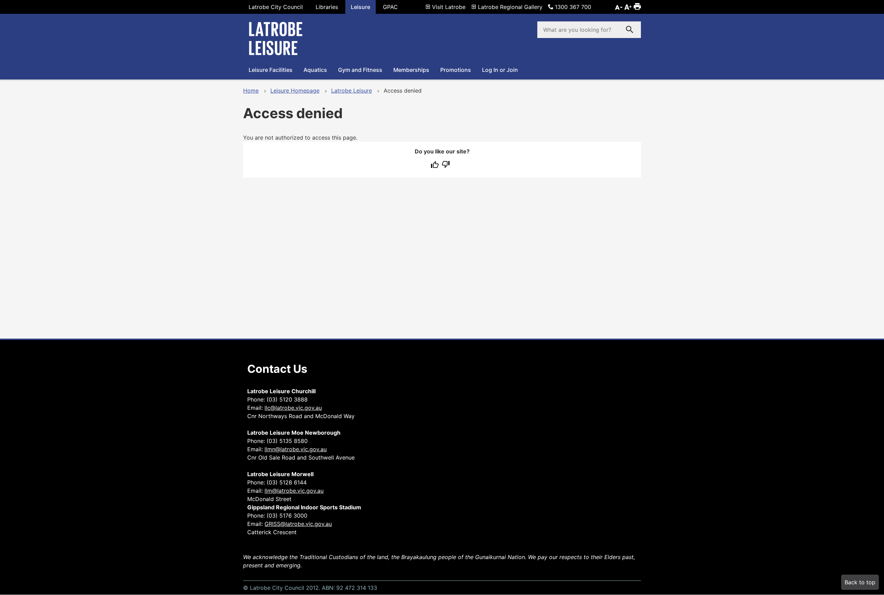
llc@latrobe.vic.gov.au (293, 407)
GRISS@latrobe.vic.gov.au (298, 523)
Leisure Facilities (270, 69)
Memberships (411, 69)
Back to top (860, 582)
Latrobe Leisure (351, 90)
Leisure (360, 6)
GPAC (390, 6)
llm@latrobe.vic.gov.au (294, 490)
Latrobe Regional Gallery (510, 6)
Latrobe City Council (276, 6)
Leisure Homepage (294, 90)
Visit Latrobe (448, 6)
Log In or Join (500, 69)
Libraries (327, 6)
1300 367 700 (573, 6)
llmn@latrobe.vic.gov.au (296, 449)
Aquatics (315, 69)
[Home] (277, 54)
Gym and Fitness (360, 69)
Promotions (455, 69)
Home (251, 90)
